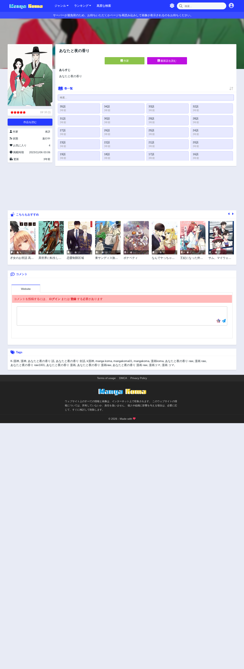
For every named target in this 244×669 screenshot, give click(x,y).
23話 (63, 142)
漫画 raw (200, 361)
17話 (151, 154)
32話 (195, 106)
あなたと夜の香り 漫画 (61, 365)
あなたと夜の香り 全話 (70, 361)
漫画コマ (154, 365)
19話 (63, 154)
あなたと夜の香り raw (179, 361)
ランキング (81, 5)
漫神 (23, 361)
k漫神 (90, 361)
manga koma (104, 361)
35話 (63, 106)
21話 (151, 142)
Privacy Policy (138, 378)
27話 (63, 130)
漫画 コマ (168, 365)
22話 (107, 142)
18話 (107, 154)
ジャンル (61, 5)
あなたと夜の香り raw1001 (27, 365)
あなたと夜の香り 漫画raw (94, 365)
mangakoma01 (122, 361)
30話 (107, 118)
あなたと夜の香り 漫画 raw (130, 365)
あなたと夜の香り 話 (41, 361)
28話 (195, 118)
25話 (151, 130)
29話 (151, 118)
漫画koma (157, 361)
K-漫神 (14, 361)
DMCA (123, 378)
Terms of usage (106, 378)
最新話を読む (168, 60)
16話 (195, 154)
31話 (63, 118)
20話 (195, 142)
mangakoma (141, 361)
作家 (126, 60)
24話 (195, 130)
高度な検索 (104, 5)
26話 (107, 130)
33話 (151, 106)
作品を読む (30, 122)
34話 (107, 106)
